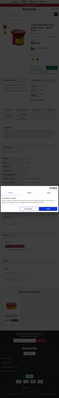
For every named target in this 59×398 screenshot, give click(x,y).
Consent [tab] (10, 192)
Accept (48, 209)
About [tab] (48, 192)
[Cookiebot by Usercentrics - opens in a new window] (50, 188)
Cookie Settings (28, 209)
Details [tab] (29, 192)
